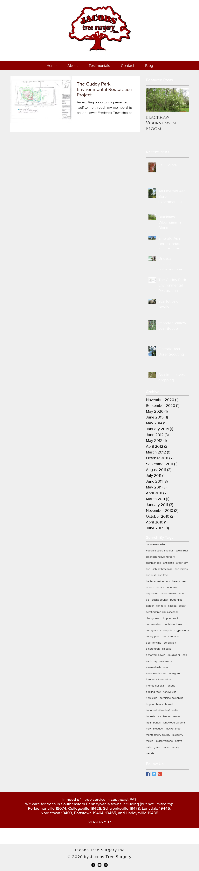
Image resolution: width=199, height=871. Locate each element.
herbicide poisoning (171, 697)
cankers (161, 605)
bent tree (172, 587)
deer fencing (153, 642)
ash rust (151, 575)
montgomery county (158, 734)
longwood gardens (174, 722)
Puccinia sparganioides (160, 550)
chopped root (170, 618)
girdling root (153, 691)
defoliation (170, 642)
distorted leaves (155, 654)
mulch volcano (164, 740)
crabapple (166, 630)
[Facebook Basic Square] (148, 774)
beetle (150, 587)
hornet (169, 704)
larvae (166, 716)
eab (184, 654)
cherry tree (152, 618)
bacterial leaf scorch (158, 581)
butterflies (176, 599)
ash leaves (181, 568)
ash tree (163, 575)
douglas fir (174, 654)
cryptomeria (182, 630)
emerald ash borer (157, 667)
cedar (182, 605)
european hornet (156, 673)
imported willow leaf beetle (162, 710)
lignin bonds (153, 722)
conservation (153, 624)
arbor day (182, 562)
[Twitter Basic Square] (154, 774)
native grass (153, 747)
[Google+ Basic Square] (160, 774)
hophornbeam (154, 704)
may (148, 728)
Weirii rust (182, 550)
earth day (151, 661)
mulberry (177, 734)
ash (148, 568)
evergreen (175, 673)
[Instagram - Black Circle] (106, 865)
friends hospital (155, 685)
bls (147, 599)
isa (159, 716)
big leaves (152, 593)
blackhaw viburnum (172, 593)
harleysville (169, 691)
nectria (150, 753)
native (178, 740)
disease (166, 648)
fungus (171, 685)
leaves (177, 716)
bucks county (160, 599)
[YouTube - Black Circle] (99, 865)
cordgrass (152, 630)
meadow (158, 728)
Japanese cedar (155, 544)
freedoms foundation (158, 679)
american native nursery (160, 556)
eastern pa (166, 661)
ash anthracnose (163, 568)
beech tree (179, 581)
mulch (149, 740)
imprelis (150, 716)
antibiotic (168, 562)
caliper (150, 605)
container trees (173, 624)
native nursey (171, 747)
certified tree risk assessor (162, 611)
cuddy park (152, 636)
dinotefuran (153, 648)
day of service (170, 636)
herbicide (151, 697)
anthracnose (153, 562)
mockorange (173, 728)
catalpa (172, 605)
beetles (160, 587)
